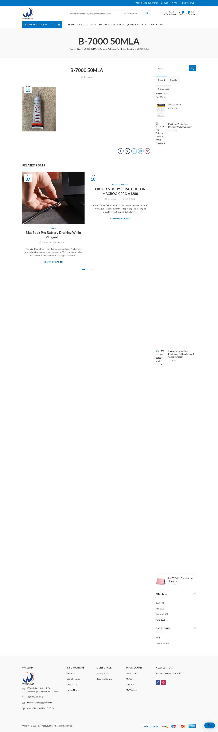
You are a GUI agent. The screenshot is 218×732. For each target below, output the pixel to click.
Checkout (130, 684)
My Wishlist (131, 690)
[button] (83, 269)
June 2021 (160, 620)
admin (90, 77)
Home (72, 49)
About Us (71, 673)
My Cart (129, 679)
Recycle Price (162, 93)
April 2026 (160, 603)
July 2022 (160, 608)
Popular (174, 80)
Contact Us (72, 684)
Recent (161, 80)
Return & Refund (104, 679)
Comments (163, 89)
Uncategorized (120, 185)
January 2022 (162, 614)
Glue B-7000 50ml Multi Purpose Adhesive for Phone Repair (104, 49)
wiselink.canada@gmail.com (39, 702)
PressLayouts (47, 725)
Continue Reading (53, 262)
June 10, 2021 (128, 199)
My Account (131, 673)
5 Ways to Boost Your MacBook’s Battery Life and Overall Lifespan (181, 354)
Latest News (73, 690)
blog (53, 228)
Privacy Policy (102, 673)
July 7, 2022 (62, 242)
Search (147, 13)
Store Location (73, 679)
